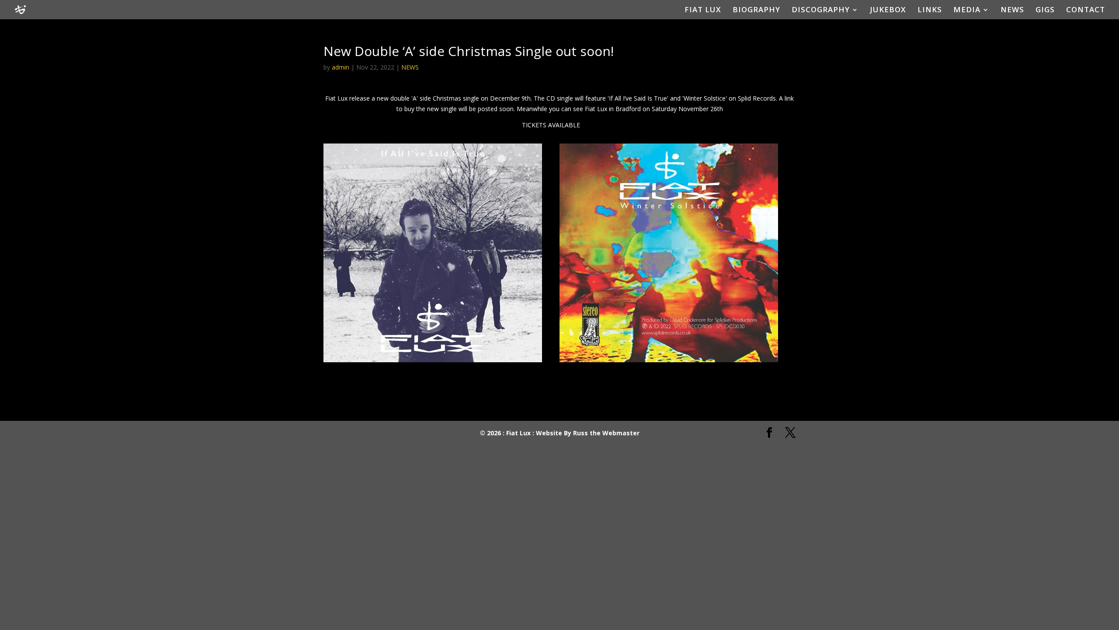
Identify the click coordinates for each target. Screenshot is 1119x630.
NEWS (1012, 10)
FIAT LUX (703, 10)
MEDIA (966, 10)
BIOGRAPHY (756, 10)
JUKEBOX (888, 10)
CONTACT (1085, 10)
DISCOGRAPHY (821, 10)
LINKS (929, 10)
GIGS (1045, 10)
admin (340, 67)
